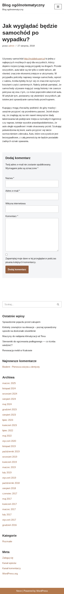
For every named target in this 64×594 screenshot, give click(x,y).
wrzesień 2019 (9, 456)
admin (11, 46)
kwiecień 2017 (9, 504)
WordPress (42, 591)
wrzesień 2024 (9, 393)
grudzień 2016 (9, 525)
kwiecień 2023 (9, 425)
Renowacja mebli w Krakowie (17, 350)
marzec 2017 (9, 509)
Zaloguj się (7, 557)
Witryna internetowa (15, 203)
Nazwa (9, 178)
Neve (19, 591)
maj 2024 (7, 404)
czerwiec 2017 (9, 493)
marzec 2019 (9, 467)
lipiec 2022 (7, 430)
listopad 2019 (9, 446)
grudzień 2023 (9, 409)
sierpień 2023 (9, 414)
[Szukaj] (58, 304)
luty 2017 (6, 514)
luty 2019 (6, 472)
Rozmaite (7, 541)
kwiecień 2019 (9, 462)
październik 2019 (11, 451)
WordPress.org (10, 573)
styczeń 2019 (9, 477)
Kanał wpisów (9, 563)
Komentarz (11, 216)
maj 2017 (7, 498)
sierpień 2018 (9, 488)
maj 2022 (7, 435)
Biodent (6, 366)
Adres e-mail (12, 190)
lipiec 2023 (7, 420)
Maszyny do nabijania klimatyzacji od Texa (24, 336)
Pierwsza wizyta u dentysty (26, 366)
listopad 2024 (9, 388)
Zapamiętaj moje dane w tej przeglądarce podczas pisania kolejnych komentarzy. (30, 260)
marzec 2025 (9, 383)
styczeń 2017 (9, 519)
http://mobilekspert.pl (34, 58)
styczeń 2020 (9, 441)
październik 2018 (11, 483)
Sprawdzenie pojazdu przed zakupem (21, 322)
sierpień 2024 (9, 399)
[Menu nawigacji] (58, 6)
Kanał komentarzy (11, 568)
